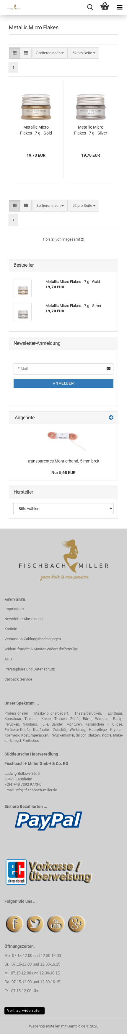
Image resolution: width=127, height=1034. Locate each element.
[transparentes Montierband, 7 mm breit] (63, 439)
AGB (8, 659)
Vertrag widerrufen (24, 1011)
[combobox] (50, 53)
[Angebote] (111, 417)
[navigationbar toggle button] (119, 7)
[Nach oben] (111, 1025)
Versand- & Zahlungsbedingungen (32, 639)
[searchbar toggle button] (90, 7)
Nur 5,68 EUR (63, 472)
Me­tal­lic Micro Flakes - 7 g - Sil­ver (90, 130)
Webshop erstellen (44, 1026)
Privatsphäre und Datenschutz (29, 669)
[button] (14, 53)
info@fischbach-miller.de (36, 790)
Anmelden (63, 383)
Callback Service (18, 679)
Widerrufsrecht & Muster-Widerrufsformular (40, 649)
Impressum (14, 608)
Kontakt (10, 629)
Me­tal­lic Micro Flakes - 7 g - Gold (36, 130)
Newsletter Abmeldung (23, 619)
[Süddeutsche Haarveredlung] (12, 7)
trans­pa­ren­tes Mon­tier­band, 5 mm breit (64, 461)
